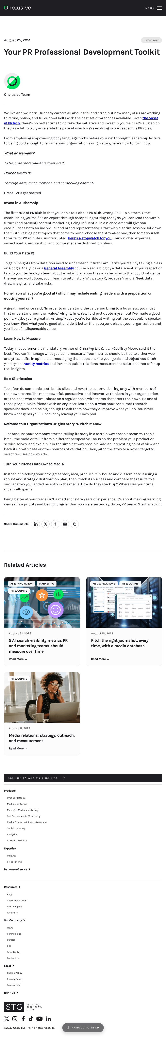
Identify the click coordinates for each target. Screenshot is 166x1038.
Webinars (12, 912)
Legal (7, 965)
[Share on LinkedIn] (36, 524)
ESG (9, 946)
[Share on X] (46, 524)
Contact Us (13, 958)
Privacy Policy (14, 979)
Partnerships (14, 933)
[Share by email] (65, 524)
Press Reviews (14, 861)
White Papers (14, 906)
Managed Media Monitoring (22, 810)
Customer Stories (16, 900)
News (10, 927)
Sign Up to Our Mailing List (33, 778)
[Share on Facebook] (55, 524)
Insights (11, 855)
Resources (10, 887)
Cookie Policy (14, 972)
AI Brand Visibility (17, 840)
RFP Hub (9, 992)
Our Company (13, 920)
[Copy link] (75, 524)
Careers (11, 939)
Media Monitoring (17, 804)
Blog (9, 894)
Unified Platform (16, 797)
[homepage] (28, 8)
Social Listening (16, 828)
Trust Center (13, 952)
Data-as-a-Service (15, 869)
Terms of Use (14, 985)
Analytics (12, 834)
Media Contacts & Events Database (27, 822)
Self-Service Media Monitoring (23, 816)
